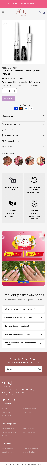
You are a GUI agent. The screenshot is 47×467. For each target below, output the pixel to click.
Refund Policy (29, 452)
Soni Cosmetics (17, 465)
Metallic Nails (29, 432)
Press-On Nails (30, 408)
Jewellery (6, 412)
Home (4, 408)
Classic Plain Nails (9, 432)
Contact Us (7, 416)
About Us (27, 412)
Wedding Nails (8, 436)
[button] (2, 12)
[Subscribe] (39, 369)
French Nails (29, 428)
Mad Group (37, 465)
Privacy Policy (7, 448)
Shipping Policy (8, 452)
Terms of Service (31, 448)
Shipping (16, 82)
